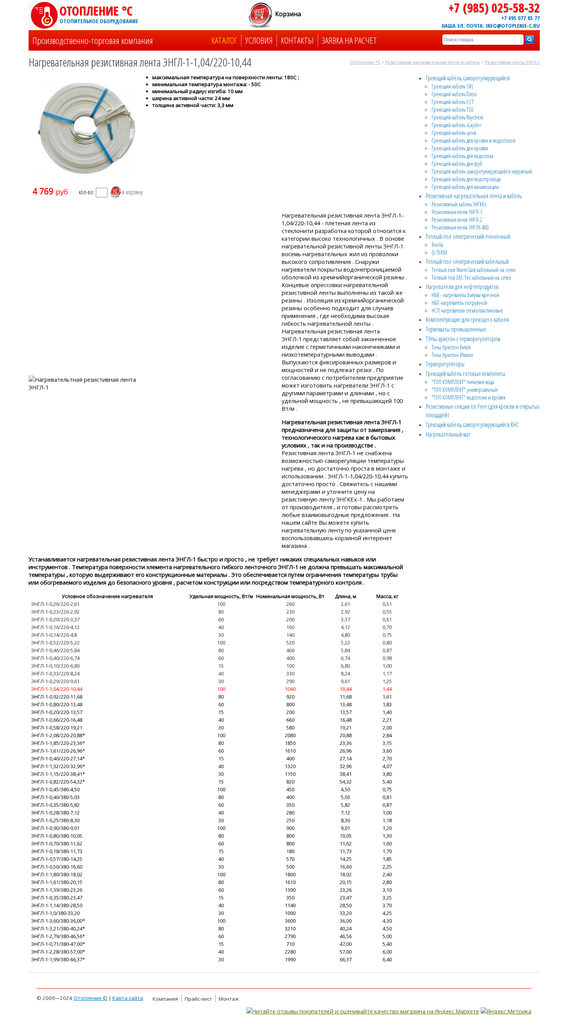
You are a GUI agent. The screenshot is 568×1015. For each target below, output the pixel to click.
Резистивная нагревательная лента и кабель (432, 62)
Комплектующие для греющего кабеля (467, 319)
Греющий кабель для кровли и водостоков (473, 140)
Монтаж (229, 998)
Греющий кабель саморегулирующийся (468, 78)
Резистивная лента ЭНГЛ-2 (457, 219)
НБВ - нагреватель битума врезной (465, 295)
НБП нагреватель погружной (459, 302)
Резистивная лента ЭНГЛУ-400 (460, 227)
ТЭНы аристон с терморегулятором (463, 339)
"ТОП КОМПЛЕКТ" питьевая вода (463, 382)
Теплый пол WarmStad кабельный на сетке (474, 270)
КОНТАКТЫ (297, 40)
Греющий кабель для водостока (462, 156)
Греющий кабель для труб (457, 163)
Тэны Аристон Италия (452, 355)
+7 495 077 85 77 (520, 18)
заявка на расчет (349, 40)
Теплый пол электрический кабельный (467, 261)
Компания (165, 998)
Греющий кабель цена (454, 132)
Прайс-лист (198, 998)
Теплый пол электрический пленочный (468, 236)
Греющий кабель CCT (453, 101)
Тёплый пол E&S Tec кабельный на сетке (471, 277)
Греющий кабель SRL (453, 86)
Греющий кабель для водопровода (466, 179)
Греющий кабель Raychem (457, 117)
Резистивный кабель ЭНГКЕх (459, 204)
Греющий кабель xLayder (456, 125)
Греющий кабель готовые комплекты (465, 373)
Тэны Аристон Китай (451, 347)
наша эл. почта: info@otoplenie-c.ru (491, 25)
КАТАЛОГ (224, 40)
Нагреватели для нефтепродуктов (462, 286)
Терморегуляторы (445, 364)
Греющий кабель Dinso (454, 94)
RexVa (437, 244)
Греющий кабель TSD (453, 109)
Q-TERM (439, 252)
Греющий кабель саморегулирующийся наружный (482, 171)
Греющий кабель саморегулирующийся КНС (472, 424)
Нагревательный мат (448, 434)
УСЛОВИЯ (259, 40)
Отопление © (90, 998)
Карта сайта (127, 998)
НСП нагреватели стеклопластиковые (467, 310)
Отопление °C (98, 13)
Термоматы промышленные (456, 329)
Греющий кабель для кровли (460, 148)
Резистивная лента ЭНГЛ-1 (512, 62)
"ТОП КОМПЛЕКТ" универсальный (465, 389)
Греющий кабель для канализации (465, 186)
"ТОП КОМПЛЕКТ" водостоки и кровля (468, 397)
